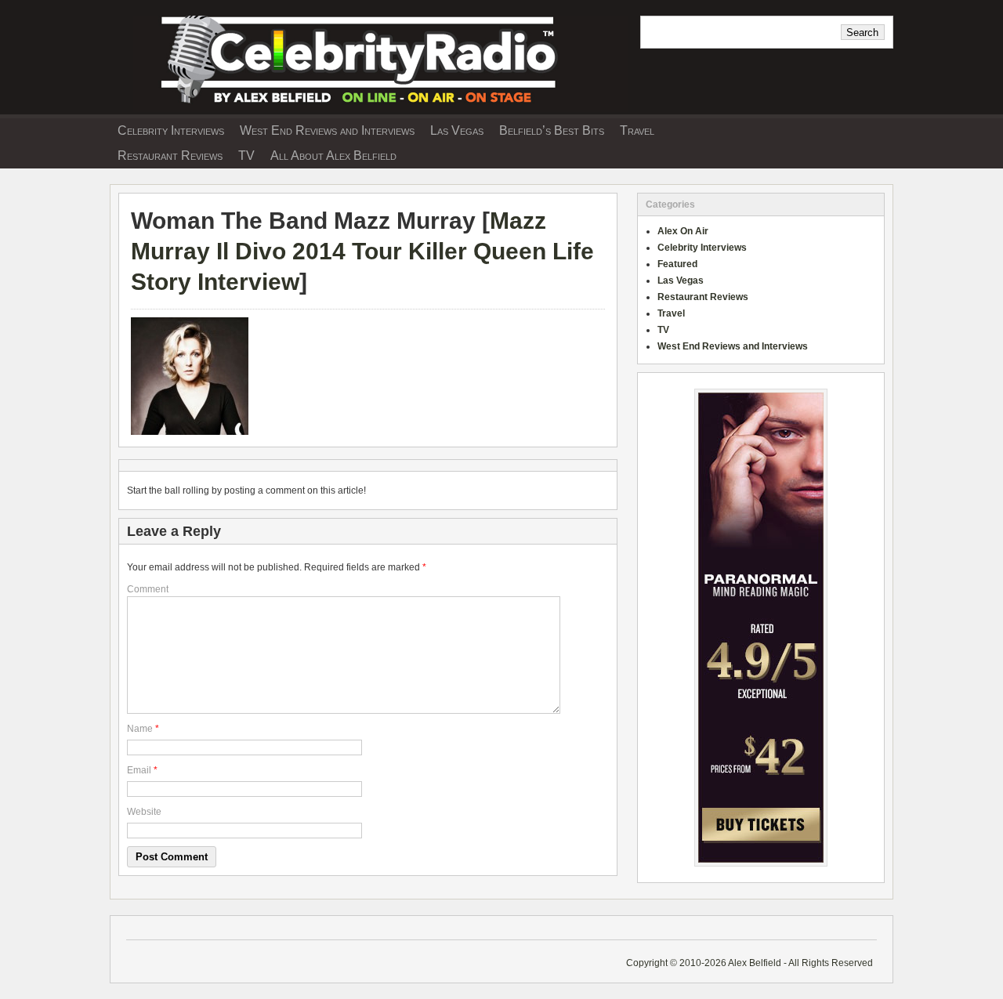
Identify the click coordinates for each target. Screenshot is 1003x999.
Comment (147, 589)
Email (139, 770)
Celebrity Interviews (171, 130)
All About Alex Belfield (333, 155)
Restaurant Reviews (170, 155)
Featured (677, 264)
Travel (637, 130)
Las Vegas (456, 130)
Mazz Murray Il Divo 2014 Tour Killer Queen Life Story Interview (362, 251)
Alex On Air (682, 231)
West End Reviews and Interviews (327, 130)
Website (144, 811)
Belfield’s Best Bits (551, 130)
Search (862, 32)
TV (246, 155)
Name (140, 728)
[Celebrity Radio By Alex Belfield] (369, 108)
